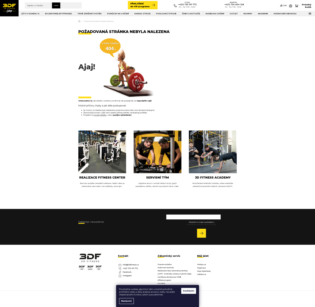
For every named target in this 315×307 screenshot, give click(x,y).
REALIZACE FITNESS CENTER (102, 177)
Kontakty (161, 283)
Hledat (56, 5)
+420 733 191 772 (130, 268)
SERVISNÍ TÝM (157, 177)
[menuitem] (30, 13)
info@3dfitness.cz (131, 265)
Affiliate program (164, 280)
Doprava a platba (165, 264)
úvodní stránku (100, 115)
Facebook (127, 272)
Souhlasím (188, 291)
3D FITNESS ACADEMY (213, 177)
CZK (285, 5)
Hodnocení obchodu (166, 268)
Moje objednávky (204, 271)
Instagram (127, 276)
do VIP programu (140, 5)
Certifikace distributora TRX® (169, 277)
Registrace (201, 268)
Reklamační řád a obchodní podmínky (173, 271)
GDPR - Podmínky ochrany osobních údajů (174, 274)
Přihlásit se (202, 233)
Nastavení (126, 301)
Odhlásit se (201, 274)
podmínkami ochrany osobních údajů (201, 224)
